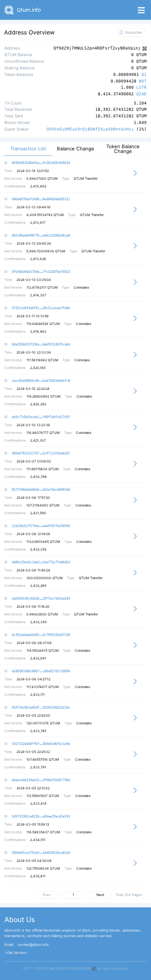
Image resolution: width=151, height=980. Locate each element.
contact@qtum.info (33, 945)
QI (144, 75)
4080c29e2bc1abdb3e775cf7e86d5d (41, 562)
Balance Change (75, 148)
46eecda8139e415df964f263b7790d (41, 780)
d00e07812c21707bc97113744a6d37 (41, 453)
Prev (47, 895)
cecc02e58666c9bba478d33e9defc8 (41, 381)
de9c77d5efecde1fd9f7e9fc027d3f (41, 417)
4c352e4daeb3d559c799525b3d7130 (41, 635)
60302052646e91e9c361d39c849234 (41, 163)
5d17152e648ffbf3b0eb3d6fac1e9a (41, 744)
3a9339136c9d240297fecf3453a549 (41, 598)
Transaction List (28, 148)
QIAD (141, 94)
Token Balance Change (123, 149)
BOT (143, 82)
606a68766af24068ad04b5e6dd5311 (41, 199)
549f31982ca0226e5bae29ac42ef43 (41, 816)
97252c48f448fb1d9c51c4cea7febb (41, 308)
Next (100, 895)
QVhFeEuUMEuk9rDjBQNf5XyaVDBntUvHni (90, 129)
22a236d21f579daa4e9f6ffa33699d (41, 526)
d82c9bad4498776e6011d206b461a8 (41, 235)
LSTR (141, 88)
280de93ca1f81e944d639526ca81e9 (41, 853)
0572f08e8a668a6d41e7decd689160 (41, 489)
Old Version (17, 953)
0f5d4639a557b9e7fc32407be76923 (41, 272)
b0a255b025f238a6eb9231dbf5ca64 (41, 344)
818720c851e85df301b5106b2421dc (41, 707)
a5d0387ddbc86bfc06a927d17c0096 (41, 671)
